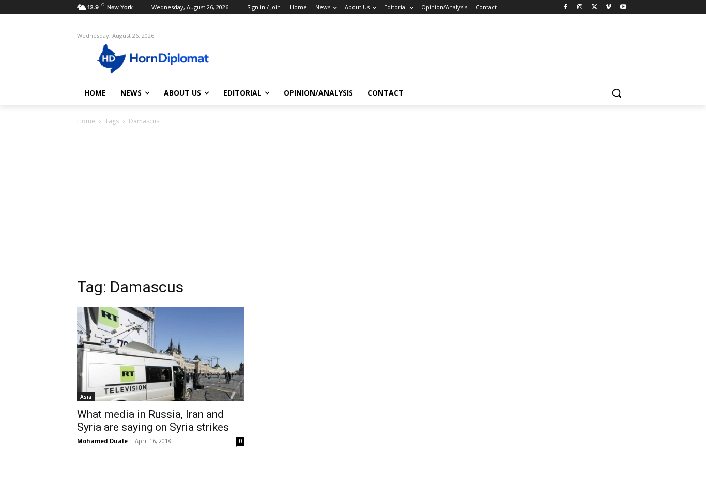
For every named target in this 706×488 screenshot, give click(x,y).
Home (86, 121)
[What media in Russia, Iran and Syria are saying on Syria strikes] (160, 354)
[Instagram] (580, 7)
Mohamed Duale (102, 441)
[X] (595, 7)
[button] (616, 93)
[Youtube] (623, 7)
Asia (85, 396)
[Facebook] (566, 7)
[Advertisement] (353, 204)
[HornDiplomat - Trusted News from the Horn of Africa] (159, 58)
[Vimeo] (609, 7)
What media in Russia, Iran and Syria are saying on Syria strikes (153, 420)
